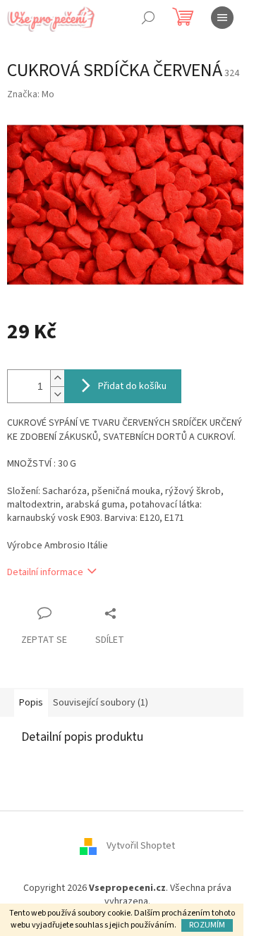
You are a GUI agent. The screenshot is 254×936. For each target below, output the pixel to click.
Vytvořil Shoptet (141, 846)
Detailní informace (45, 572)
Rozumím (207, 925)
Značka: (30, 94)
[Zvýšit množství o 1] (57, 378)
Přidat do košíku (132, 386)
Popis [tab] (31, 703)
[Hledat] (148, 18)
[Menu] (222, 18)
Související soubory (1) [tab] (100, 703)
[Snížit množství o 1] (57, 394)
